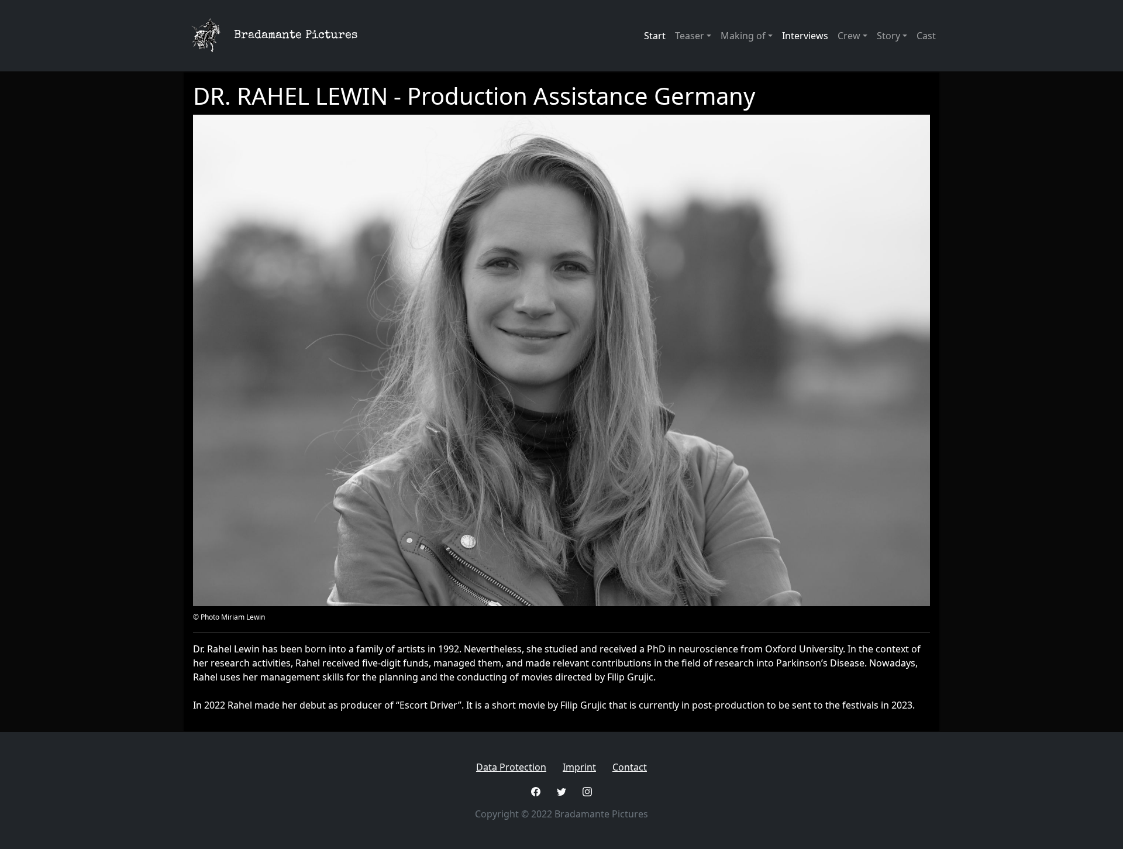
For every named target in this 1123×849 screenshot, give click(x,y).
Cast (926, 35)
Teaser (689, 35)
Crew (849, 35)
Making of (743, 35)
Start (655, 35)
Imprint (579, 767)
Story (888, 35)
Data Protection (511, 767)
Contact (629, 767)
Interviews (805, 35)
